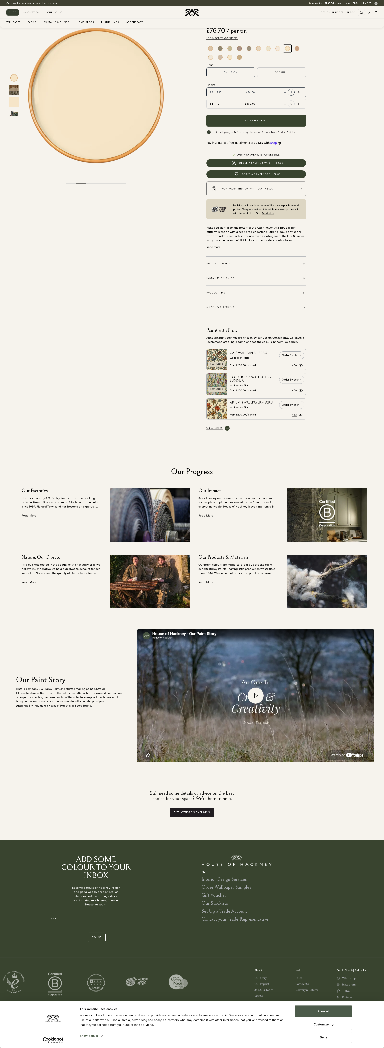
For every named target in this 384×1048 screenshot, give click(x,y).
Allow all (323, 1011)
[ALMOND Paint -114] (239, 57)
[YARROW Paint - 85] (229, 57)
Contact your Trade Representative (235, 919)
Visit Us (258, 996)
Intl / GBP (366, 3)
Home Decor (85, 22)
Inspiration (31, 12)
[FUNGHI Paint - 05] (249, 48)
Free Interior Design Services (21, 3)
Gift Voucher (214, 895)
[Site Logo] (192, 12)
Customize (321, 1024)
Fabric (32, 22)
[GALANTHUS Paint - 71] (210, 57)
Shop (12, 12)
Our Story (260, 978)
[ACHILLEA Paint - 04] (258, 48)
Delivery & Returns (306, 990)
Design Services (332, 12)
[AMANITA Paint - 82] (220, 57)
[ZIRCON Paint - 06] (239, 48)
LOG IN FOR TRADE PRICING (222, 38)
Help (347, 3)
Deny (323, 1037)
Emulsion (231, 72)
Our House (55, 12)
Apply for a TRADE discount (326, 3)
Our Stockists (215, 903)
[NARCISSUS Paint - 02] (268, 48)
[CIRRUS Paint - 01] (277, 48)
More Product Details (283, 132)
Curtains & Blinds (57, 22)
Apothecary (134, 22)
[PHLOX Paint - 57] (210, 48)
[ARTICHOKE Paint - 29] (220, 48)
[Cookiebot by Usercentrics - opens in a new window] (53, 1040)
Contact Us (302, 984)
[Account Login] (369, 12)
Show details (89, 1035)
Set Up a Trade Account (224, 911)
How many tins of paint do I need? (247, 188)
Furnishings (110, 22)
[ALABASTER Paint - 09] (297, 48)
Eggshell (281, 72)
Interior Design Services (224, 879)
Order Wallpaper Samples (226, 887)
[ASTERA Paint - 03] (287, 48)
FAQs (355, 3)
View (294, 365)
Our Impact (261, 984)
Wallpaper (13, 22)
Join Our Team (263, 990)
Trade (351, 12)
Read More (268, 213)
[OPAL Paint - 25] (229, 48)
